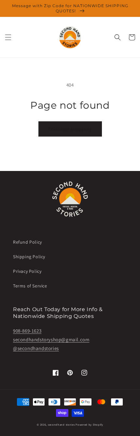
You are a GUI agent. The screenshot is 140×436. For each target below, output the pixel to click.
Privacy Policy (27, 271)
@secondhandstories (36, 348)
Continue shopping (70, 129)
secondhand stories (61, 424)
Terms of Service (30, 286)
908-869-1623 (27, 331)
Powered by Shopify (89, 424)
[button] (8, 37)
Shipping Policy (29, 257)
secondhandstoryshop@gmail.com (51, 339)
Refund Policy (27, 242)
